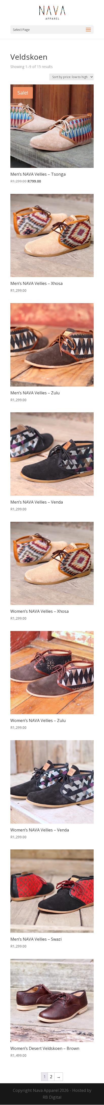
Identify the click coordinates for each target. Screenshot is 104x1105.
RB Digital (52, 1097)
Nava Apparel (46, 1090)
